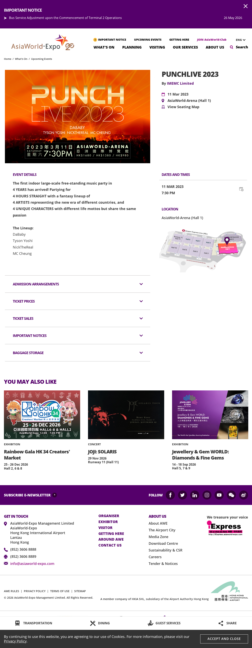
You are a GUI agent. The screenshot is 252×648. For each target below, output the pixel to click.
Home (7, 59)
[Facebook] (170, 495)
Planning (132, 47)
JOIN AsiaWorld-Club (211, 39)
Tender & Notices (163, 563)
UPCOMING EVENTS (147, 39)
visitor (105, 528)
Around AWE (111, 539)
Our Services (185, 47)
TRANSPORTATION (37, 623)
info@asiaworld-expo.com (32, 563)
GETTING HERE (179, 39)
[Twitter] (182, 495)
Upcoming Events (41, 59)
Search (242, 47)
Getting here (111, 534)
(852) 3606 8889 (23, 556)
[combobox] (239, 39)
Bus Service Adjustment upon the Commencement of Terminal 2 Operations (65, 18)
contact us (109, 545)
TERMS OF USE (59, 591)
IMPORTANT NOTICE (112, 39)
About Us (215, 47)
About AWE (158, 523)
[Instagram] (206, 495)
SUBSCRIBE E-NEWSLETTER (27, 495)
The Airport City (162, 530)
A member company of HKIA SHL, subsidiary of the (154, 599)
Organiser (108, 516)
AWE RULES (11, 591)
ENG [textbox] (239, 40)
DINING (104, 623)
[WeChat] (231, 495)
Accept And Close (224, 639)
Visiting (157, 47)
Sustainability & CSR (166, 550)
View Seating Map (183, 107)
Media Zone (158, 536)
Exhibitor (108, 522)
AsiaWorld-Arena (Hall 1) (189, 101)
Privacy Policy (15, 641)
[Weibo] (243, 495)
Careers (155, 556)
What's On (104, 47)
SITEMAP (80, 591)
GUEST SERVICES (168, 623)
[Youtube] (219, 495)
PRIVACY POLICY (34, 591)
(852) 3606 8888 (23, 549)
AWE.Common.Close (245, 6)
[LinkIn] (194, 495)
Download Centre (163, 543)
